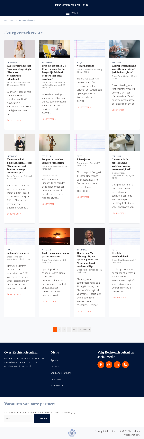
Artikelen (116, 62)
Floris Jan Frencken (14, 258)
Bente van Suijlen (22, 176)
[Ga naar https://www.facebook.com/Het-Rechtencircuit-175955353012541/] (100, 364)
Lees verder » (14, 120)
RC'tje (79, 62)
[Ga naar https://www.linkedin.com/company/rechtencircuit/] (117, 364)
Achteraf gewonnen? (18, 253)
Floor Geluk (123, 76)
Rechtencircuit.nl (21, 82)
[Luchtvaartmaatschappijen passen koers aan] (54, 236)
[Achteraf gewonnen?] (19, 236)
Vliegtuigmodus (85, 65)
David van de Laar (57, 82)
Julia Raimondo (53, 85)
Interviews (12, 62)
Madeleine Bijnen (92, 69)
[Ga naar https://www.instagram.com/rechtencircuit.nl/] (109, 364)
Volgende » (84, 329)
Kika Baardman (55, 166)
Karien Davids (90, 163)
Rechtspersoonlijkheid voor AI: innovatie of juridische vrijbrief (124, 69)
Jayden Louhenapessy (119, 174)
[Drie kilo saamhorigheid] (124, 236)
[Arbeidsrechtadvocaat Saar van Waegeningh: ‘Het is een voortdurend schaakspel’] (19, 48)
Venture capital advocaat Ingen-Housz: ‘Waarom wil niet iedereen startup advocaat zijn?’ (19, 166)
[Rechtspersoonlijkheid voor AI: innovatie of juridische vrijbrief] (124, 48)
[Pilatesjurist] (89, 142)
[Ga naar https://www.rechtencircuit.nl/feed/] (125, 364)
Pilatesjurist (83, 159)
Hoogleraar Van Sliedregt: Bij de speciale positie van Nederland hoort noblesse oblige (87, 260)
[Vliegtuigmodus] (89, 48)
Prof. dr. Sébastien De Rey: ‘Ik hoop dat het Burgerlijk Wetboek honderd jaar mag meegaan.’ (54, 72)
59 (74, 329)
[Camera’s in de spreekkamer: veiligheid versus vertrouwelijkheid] (124, 142)
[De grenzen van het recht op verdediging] (54, 142)
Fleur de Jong (54, 260)
